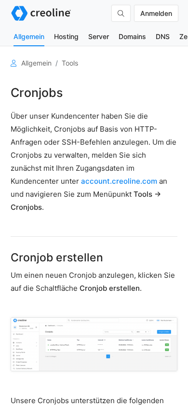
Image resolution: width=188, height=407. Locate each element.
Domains (132, 36)
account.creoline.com (119, 181)
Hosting (66, 36)
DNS (163, 36)
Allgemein (28, 36)
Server (98, 36)
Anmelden (156, 13)
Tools (70, 63)
